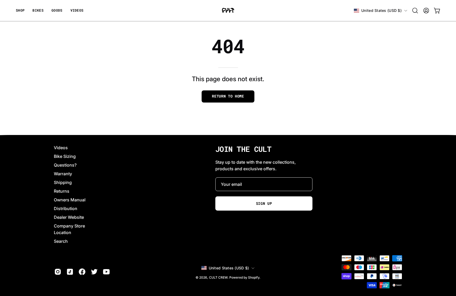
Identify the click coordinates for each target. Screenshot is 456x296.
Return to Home (228, 96)
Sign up (264, 203)
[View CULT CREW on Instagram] (58, 272)
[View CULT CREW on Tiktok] (70, 272)
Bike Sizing (65, 156)
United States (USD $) (381, 10)
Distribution (65, 208)
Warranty (63, 173)
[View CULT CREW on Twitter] (94, 272)
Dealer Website (69, 217)
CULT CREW (218, 277)
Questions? (65, 165)
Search (61, 241)
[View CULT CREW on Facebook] (82, 272)
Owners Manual (70, 199)
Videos (61, 147)
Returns (61, 191)
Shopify (253, 277)
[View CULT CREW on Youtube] (106, 272)
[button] (57, 10)
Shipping (63, 182)
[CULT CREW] (228, 10)
